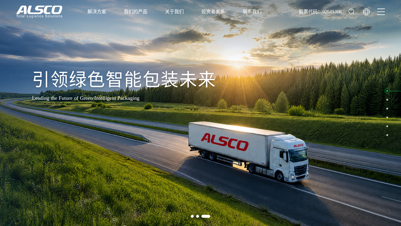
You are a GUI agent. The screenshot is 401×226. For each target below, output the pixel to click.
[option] (200, 113)
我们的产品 (135, 11)
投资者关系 (213, 11)
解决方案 (96, 11)
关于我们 (174, 11)
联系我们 (252, 11)
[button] (387, 91)
